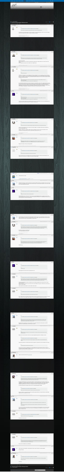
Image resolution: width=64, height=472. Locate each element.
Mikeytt (33, 150)
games (17, 0)
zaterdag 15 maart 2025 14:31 (27, 414)
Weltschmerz (14, 373)
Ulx (32, 388)
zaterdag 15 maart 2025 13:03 (27, 70)
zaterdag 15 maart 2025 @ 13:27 (43, 90)
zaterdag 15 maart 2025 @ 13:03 (43, 51)
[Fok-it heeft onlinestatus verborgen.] (11, 91)
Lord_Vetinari (14, 25)
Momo (13, 180)
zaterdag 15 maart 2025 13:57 (27, 238)
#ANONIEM (13, 288)
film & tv (20, 0)
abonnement (12, 23)
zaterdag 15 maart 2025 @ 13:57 (43, 187)
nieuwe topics (51, 23)
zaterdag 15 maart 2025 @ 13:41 (43, 134)
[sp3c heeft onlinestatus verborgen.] (11, 173)
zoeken (32, 0)
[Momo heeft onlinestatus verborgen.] (11, 180)
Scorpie (33, 316)
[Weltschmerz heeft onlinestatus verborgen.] (11, 373)
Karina (29, 178)
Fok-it (13, 90)
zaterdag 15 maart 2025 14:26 (27, 329)
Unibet (15, 23)
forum (24, 0)
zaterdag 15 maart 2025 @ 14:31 (43, 352)
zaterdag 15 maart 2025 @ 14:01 (43, 221)
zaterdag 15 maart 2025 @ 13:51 (43, 173)
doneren (49, 2)
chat (29, 0)
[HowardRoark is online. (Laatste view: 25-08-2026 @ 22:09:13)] (11, 147)
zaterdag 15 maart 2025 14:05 (27, 265)
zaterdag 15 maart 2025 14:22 (27, 316)
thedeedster (13, 134)
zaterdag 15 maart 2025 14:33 (27, 456)
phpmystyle (33, 28)
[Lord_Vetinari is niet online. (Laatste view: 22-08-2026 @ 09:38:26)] (11, 25)
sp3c (13, 173)
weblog (22, 0)
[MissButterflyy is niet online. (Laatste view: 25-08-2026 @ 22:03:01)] (11, 352)
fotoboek (27, 0)
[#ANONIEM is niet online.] (11, 274)
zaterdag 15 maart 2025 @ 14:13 (43, 273)
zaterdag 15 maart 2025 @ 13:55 (43, 180)
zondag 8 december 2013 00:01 (23, 178)
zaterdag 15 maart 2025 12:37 (27, 28)
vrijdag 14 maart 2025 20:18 (27, 150)
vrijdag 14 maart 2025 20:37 (27, 388)
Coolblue (17, 23)
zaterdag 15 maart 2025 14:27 (27, 399)
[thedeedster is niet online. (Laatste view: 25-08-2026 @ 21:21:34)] (11, 235)
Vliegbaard (33, 291)
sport (14, 0)
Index (11, 21)
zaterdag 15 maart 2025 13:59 (27, 277)
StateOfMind (14, 221)
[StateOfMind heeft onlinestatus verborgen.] (11, 119)
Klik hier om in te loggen (17, 2)
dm (34, 0)
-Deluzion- (33, 122)
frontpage (12, 0)
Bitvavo (19, 23)
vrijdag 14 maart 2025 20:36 (27, 122)
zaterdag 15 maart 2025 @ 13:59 (43, 214)
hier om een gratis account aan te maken (25, 2)
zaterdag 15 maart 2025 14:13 (27, 291)
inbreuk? (52, 2)
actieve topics (47, 23)
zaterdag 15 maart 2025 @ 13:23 (43, 66)
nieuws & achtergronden (14, 21)
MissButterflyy (14, 352)
